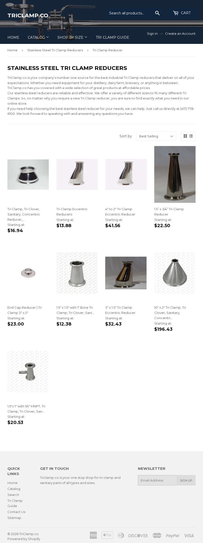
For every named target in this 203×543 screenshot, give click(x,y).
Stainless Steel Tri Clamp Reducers (55, 50)
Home (13, 37)
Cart (185, 13)
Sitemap (14, 518)
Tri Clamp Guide (112, 37)
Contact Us (16, 512)
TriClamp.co (27, 15)
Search (13, 495)
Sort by (126, 136)
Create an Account (180, 33)
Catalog (37, 37)
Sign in (152, 33)
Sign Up (186, 480)
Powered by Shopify (23, 539)
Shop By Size (70, 37)
